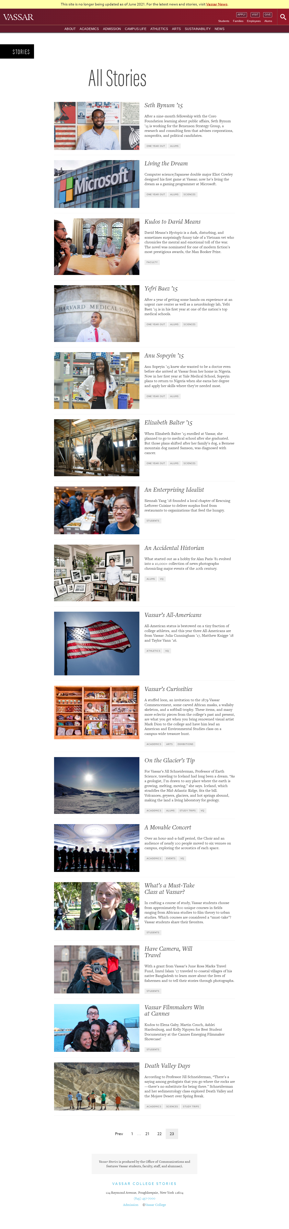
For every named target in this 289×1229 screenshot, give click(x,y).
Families (238, 21)
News (220, 29)
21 (147, 1134)
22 (159, 1134)
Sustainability (198, 29)
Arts (176, 29)
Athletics (159, 29)
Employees (254, 21)
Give (268, 14)
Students (223, 21)
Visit (255, 14)
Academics (89, 29)
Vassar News (216, 4)
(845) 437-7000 (144, 1198)
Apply (241, 14)
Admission (112, 29)
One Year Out (156, 146)
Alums (268, 21)
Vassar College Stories (144, 1183)
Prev (119, 1134)
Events (171, 858)
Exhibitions (185, 744)
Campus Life (135, 29)
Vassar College (155, 1204)
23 (172, 1134)
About (70, 29)
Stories (21, 51)
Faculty (152, 262)
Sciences (189, 194)
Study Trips (188, 810)
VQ (162, 579)
